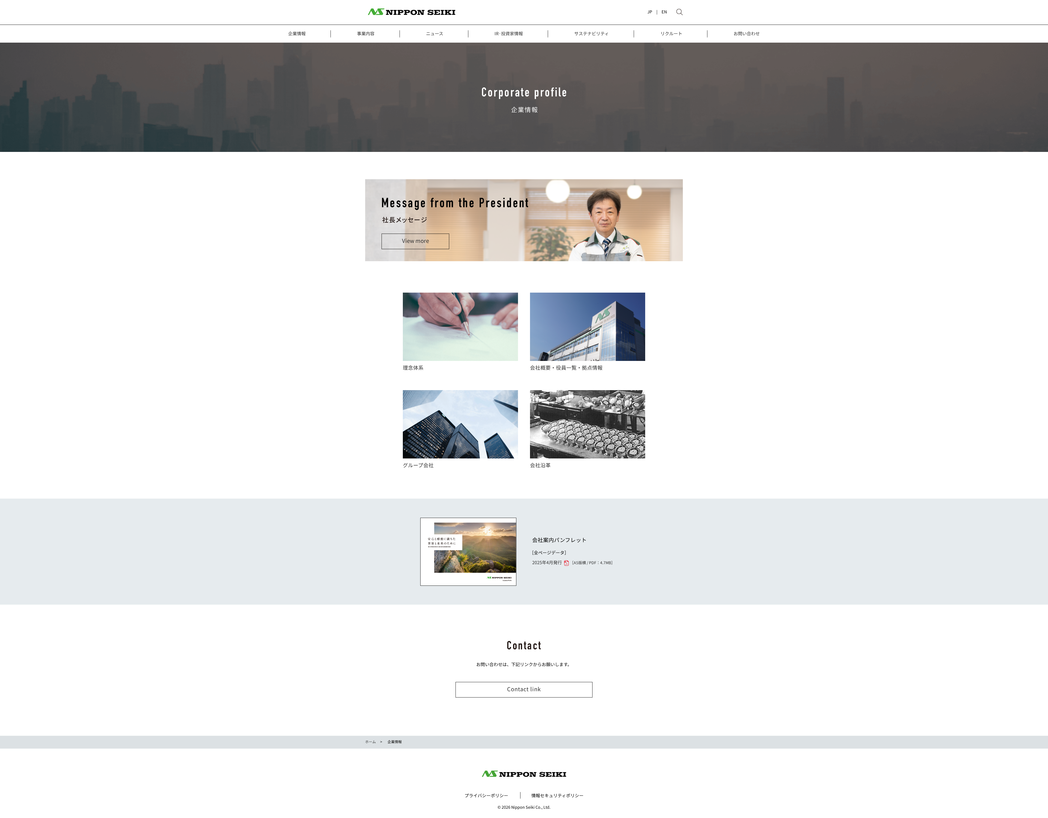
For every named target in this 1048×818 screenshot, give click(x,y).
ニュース (434, 33)
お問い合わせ (747, 33)
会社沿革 (540, 465)
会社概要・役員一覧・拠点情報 (566, 367)
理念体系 (413, 367)
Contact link (524, 689)
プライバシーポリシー (486, 795)
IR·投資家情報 (509, 33)
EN (664, 11)
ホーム (370, 741)
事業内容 (365, 33)
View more (415, 241)
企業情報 (297, 33)
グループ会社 (418, 465)
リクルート (671, 33)
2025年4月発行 (573, 562)
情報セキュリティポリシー (557, 795)
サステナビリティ (591, 33)
